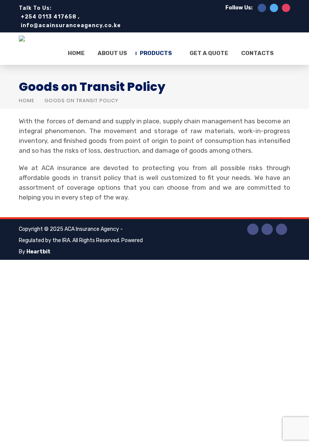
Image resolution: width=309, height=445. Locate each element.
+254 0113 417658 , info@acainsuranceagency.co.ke (71, 21)
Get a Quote (209, 53)
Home (76, 53)
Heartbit (38, 252)
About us (112, 53)
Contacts (257, 53)
